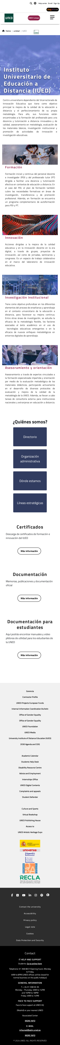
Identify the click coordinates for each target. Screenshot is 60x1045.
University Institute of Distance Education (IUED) (30, 738)
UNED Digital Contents (30, 785)
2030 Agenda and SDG (30, 744)
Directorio (30, 436)
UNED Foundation (30, 726)
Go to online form (34, 963)
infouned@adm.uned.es (30, 1030)
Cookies (30, 933)
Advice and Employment (30, 773)
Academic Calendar (30, 755)
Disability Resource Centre (30, 767)
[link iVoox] (47, 895)
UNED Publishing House (30, 820)
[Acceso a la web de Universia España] (30, 850)
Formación (13, 167)
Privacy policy (30, 920)
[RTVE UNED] (52, 9)
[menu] (53, 17)
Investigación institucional (27, 297)
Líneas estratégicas (30, 502)
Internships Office (30, 779)
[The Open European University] (30, 857)
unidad (17, 31)
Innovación (14, 237)
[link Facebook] (11, 895)
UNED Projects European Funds (30, 703)
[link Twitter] (17, 895)
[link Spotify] (41, 895)
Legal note (30, 926)
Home (8, 31)
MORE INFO (30, 1020)
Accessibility (30, 913)
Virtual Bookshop (30, 814)
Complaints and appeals (30, 791)
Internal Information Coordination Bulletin (30, 708)
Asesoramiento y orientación (28, 367)
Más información (29, 551)
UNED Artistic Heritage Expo (30, 832)
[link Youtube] (23, 895)
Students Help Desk (30, 761)
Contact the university (30, 906)
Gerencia (30, 691)
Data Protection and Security (30, 940)
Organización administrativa (30, 459)
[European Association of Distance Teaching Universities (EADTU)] (30, 868)
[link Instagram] (35, 895)
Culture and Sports (30, 808)
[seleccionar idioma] (35, 3)
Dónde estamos (30, 480)
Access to (30, 826)
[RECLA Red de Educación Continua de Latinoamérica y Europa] (30, 879)
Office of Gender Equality (30, 714)
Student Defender (30, 797)
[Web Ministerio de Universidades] (30, 844)
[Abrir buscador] (31, 3)
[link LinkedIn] (29, 895)
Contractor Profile (30, 697)
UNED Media (30, 732)
